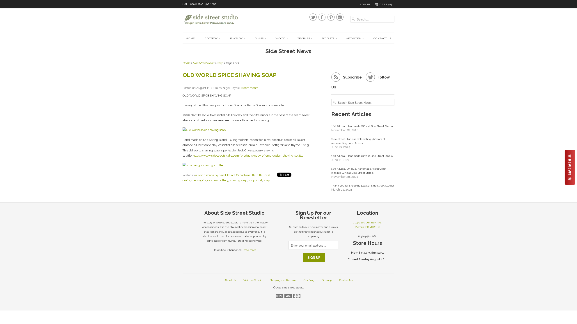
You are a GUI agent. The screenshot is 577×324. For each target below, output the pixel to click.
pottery (223, 180)
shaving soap (238, 180)
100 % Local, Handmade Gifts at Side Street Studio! (362, 126)
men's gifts (198, 180)
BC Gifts (329, 38)
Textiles (305, 38)
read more (250, 250)
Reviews (569, 167)
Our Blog (309, 280)
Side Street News (288, 51)
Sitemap (327, 280)
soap (266, 180)
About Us (230, 280)
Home (190, 38)
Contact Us (382, 38)
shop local (255, 180)
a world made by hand (210, 175)
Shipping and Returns (283, 280)
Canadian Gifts (245, 175)
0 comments (249, 88)
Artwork (354, 38)
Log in (365, 4)
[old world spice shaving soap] (248, 130)
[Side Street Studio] (214, 19)
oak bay (212, 180)
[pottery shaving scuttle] (248, 165)
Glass (260, 38)
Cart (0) (386, 4)
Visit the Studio (252, 280)
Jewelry (237, 38)
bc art (231, 175)
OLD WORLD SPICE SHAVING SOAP (230, 75)
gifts (259, 175)
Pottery (212, 38)
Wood (281, 38)
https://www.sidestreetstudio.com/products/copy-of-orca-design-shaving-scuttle (248, 155)
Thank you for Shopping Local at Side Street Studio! (362, 185)
